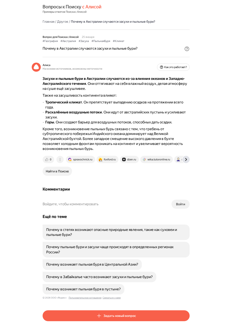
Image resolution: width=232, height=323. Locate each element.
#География (50, 41)
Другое (62, 21)
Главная (48, 21)
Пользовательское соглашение (85, 297)
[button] (187, 48)
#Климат (118, 41)
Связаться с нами (112, 297)
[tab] (49, 159)
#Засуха (84, 41)
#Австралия (68, 41)
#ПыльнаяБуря (101, 41)
